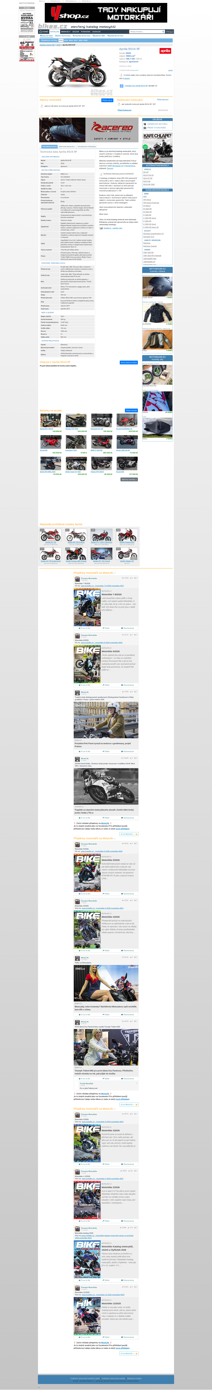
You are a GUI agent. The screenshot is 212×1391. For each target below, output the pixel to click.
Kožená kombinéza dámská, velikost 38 (156, 328)
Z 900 (71, 450)
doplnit (127, 78)
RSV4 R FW (147, 178)
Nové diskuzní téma (129, 362)
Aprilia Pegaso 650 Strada (76, 561)
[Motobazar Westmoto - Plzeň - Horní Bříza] (76, 463)
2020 (58, 45)
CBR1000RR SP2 (149, 265)
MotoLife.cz (86, 1)
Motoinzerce (130, 166)
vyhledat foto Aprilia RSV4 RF (136, 86)
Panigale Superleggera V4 (153, 234)
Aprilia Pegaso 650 (127, 542)
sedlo (144, 417)
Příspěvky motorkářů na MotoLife (95, 572)
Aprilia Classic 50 (127, 561)
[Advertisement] (88, 389)
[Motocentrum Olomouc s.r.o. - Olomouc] (101, 420)
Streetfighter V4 (124, 429)
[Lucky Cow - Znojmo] (51, 420)
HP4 (145, 197)
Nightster (147, 243)
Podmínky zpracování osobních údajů (85, 1378)
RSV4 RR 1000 (149, 184)
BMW (146, 194)
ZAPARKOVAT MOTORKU (157, 124)
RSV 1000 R (46, 429)
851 (43, 450)
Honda (147, 250)
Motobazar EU (117, 166)
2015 (85, 40)
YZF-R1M (71, 429)
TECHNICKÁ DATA (49, 147)
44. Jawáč (27, 39)
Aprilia (147, 169)
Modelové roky (46, 35)
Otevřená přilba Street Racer (152, 275)
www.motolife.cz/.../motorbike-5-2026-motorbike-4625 (101, 851)
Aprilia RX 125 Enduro (76, 542)
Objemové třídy (99, 35)
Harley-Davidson (152, 240)
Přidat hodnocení (162, 99)
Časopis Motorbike (89, 578)
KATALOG (54, 32)
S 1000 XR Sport (149, 224)
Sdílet (106, 628)
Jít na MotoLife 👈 (128, 834)
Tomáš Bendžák (86, 1084)
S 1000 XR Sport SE (151, 227)
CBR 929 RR (123, 450)
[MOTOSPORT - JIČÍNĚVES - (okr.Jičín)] (101, 442)
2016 (81, 40)
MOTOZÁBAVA (27, 3)
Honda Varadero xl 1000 (151, 364)
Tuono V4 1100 (73, 472)
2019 (66, 40)
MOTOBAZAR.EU (157, 269)
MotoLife (85, 692)
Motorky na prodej (51, 410)
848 (120, 472)
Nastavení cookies (134, 1378)
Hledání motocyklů (115, 35)
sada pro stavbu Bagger (151, 390)
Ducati (147, 231)
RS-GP (145, 172)
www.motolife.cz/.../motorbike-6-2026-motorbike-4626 (101, 643)
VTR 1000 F (97, 472)
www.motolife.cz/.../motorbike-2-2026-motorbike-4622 (102, 1179)
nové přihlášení (122, 829)
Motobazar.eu (55, 1)
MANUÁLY (66, 32)
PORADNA (85, 32)
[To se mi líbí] (130, 578)
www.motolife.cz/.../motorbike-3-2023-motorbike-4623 (102, 1122)
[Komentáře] (135, 578)
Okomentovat (128, 628)
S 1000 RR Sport (149, 218)
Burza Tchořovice (26, 11)
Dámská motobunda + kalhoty (153, 302)
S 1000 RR (96, 450)
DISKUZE (97, 32)
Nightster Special (150, 246)
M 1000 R (147, 206)
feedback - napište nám (113, 228)
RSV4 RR (146, 181)
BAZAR (76, 32)
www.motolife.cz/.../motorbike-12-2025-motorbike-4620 (103, 1295)
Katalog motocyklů (47, 45)
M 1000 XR (147, 212)
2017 (76, 40)
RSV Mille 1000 (47, 472)
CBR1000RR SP (149, 262)
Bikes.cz (42, 1)
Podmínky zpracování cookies (113, 1378)
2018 (71, 40)
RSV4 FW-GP (148, 175)
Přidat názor (107, 100)
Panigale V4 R (148, 237)
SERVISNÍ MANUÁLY (67, 147)
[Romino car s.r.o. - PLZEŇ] (51, 463)
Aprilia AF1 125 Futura (101, 561)
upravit (170, 70)
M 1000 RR (147, 209)
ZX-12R (97, 429)
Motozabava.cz (71, 1)
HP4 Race (147, 200)
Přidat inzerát (131, 410)
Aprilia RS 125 (50, 542)
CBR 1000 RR (148, 252)
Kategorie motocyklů (81, 35)
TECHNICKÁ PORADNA (86, 147)
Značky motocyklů (63, 35)
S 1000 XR (147, 221)
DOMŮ (45, 32)
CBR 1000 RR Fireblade (152, 256)
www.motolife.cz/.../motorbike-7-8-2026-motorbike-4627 (102, 586)
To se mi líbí (85, 628)
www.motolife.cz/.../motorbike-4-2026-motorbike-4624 (102, 908)
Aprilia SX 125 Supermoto (51, 561)
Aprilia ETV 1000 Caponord (101, 542)
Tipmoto (110, 168)
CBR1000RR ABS (149, 259)
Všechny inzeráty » (129, 479)
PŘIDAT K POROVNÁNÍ (156, 128)
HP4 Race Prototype (151, 203)
